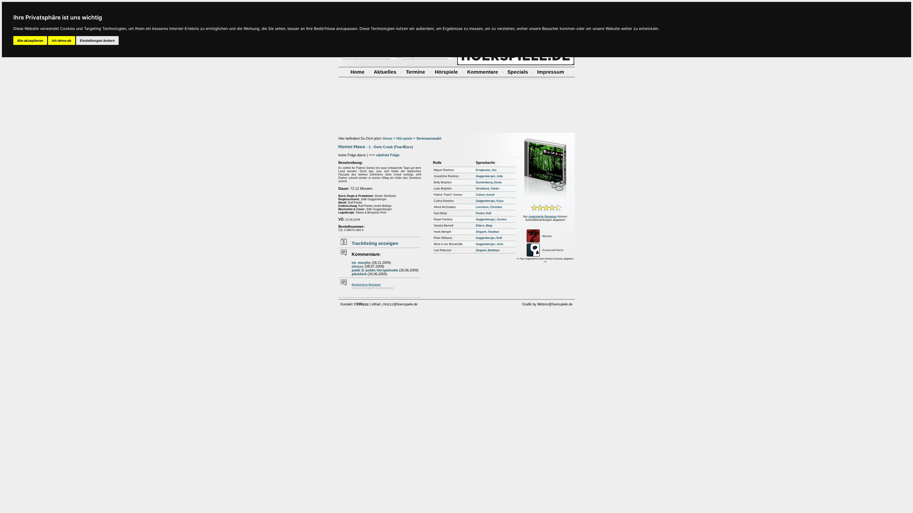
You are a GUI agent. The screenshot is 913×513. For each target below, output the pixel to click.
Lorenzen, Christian (489, 207)
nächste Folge (387, 155)
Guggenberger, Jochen (491, 219)
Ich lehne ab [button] (61, 40)
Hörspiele (404, 138)
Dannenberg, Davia (489, 182)
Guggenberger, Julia (489, 176)
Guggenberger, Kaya (490, 201)
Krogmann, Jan (486, 170)
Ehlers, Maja (484, 225)
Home (387, 138)
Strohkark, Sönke (487, 188)
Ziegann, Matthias (488, 250)
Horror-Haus (351, 146)
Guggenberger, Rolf (489, 238)
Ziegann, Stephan (487, 231)
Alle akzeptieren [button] (30, 40)
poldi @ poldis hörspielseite (375, 270)
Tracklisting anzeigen (375, 243)
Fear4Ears (403, 147)
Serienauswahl (428, 138)
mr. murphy (361, 263)
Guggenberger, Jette (489, 244)
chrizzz (358, 266)
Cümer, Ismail (485, 194)
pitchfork (359, 274)
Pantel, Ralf (483, 213)
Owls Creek (383, 147)
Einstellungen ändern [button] (97, 40)
